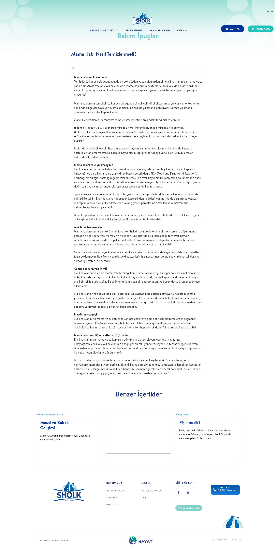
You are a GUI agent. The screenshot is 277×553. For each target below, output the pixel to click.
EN (272, 12)
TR (268, 12)
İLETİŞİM (182, 30)
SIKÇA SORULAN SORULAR (151, 491)
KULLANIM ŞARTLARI (220, 539)
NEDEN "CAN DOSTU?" (104, 30)
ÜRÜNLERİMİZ (133, 30)
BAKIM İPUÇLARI (159, 30)
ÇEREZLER (236, 539)
